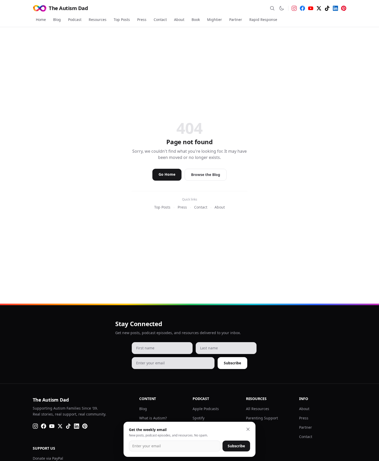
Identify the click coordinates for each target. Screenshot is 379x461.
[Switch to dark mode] (281, 8)
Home (41, 19)
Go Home (167, 174)
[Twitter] (319, 8)
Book (196, 19)
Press (141, 19)
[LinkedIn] (335, 8)
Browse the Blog (205, 174)
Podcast (74, 19)
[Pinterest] (343, 8)
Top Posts (122, 19)
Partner (235, 19)
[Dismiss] (248, 429)
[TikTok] (327, 8)
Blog (57, 19)
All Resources (257, 408)
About (179, 19)
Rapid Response (263, 19)
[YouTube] (310, 8)
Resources (97, 19)
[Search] (272, 8)
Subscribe (232, 362)
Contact (160, 19)
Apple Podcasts (206, 408)
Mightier (214, 19)
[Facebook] (302, 8)
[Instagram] (294, 8)
